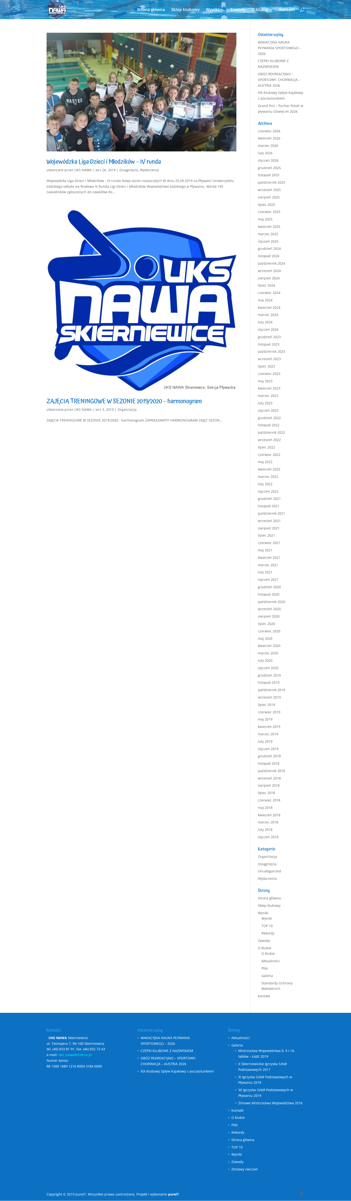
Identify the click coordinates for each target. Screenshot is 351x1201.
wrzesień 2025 (269, 189)
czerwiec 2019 (269, 712)
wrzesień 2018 (269, 778)
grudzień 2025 (269, 167)
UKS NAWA (83, 170)
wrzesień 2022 (269, 440)
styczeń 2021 (268, 579)
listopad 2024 (268, 256)
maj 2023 (265, 381)
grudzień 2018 (269, 756)
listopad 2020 (268, 594)
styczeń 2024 (268, 329)
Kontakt (287, 10)
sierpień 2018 (269, 785)
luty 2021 (265, 572)
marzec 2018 (268, 822)
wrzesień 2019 (269, 697)
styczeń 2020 (268, 668)
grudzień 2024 (269, 248)
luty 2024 (265, 322)
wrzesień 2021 (269, 520)
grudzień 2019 (269, 675)
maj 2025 (265, 219)
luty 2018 (265, 829)
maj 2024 (265, 300)
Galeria (267, 975)
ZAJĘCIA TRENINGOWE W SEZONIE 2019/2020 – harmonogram (124, 401)
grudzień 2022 (269, 418)
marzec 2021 (268, 565)
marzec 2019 (268, 734)
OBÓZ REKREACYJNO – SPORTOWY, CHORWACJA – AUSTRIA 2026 (279, 80)
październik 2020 (271, 601)
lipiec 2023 (266, 366)
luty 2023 (265, 403)
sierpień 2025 (269, 197)
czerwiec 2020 (269, 631)
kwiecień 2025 (269, 226)
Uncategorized (269, 871)
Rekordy (267, 933)
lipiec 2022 (266, 447)
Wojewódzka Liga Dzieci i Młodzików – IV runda (104, 162)
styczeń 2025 (268, 241)
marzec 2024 (268, 314)
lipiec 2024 (266, 285)
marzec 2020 (268, 653)
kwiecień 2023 (269, 388)
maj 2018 (265, 807)
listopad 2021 (268, 506)
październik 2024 (271, 263)
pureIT (173, 1194)
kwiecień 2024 (269, 307)
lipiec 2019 (266, 704)
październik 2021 (271, 513)
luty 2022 (265, 484)
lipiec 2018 (266, 792)
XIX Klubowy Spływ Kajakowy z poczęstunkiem (177, 1071)
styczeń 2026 (268, 160)
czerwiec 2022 (269, 454)
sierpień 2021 (269, 528)
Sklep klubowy (185, 10)
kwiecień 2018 (269, 815)
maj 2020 (265, 638)
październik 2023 (271, 351)
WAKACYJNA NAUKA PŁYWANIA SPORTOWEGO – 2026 (279, 48)
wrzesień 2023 (269, 359)
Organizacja (127, 409)
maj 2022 (265, 461)
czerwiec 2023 (269, 373)
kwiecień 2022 (269, 469)
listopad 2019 (268, 682)
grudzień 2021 (269, 498)
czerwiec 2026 (269, 131)
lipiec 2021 (266, 535)
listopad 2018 (268, 763)
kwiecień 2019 (269, 726)
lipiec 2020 (266, 623)
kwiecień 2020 (269, 645)
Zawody (237, 10)
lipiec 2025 (266, 204)
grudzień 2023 (269, 337)
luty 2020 (265, 660)
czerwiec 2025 (269, 211)
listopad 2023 (268, 344)
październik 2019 (271, 690)
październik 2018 (271, 771)
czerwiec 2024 (269, 292)
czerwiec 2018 (269, 800)
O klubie (260, 10)
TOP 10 (267, 925)
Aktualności (270, 961)
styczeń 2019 (268, 749)
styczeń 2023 (268, 410)
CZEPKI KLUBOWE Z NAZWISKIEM (167, 1050)
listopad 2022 (268, 425)
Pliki (264, 968)
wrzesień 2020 (269, 609)
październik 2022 (271, 432)
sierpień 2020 (269, 616)
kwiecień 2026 (269, 138)
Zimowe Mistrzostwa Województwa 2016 (270, 1103)
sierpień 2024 (269, 278)
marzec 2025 (268, 234)
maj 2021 (265, 550)
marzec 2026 (268, 145)
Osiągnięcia (128, 170)
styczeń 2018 (268, 837)
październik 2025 (271, 182)
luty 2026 (265, 153)
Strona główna (151, 10)
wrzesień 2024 (269, 270)
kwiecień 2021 (269, 557)
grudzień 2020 (269, 587)
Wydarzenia (149, 170)
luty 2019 (265, 741)
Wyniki (212, 10)
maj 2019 (265, 719)
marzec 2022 (268, 476)
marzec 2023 (268, 395)
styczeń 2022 (268, 491)
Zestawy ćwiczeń (244, 1169)
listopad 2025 (268, 175)
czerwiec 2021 (269, 542)
